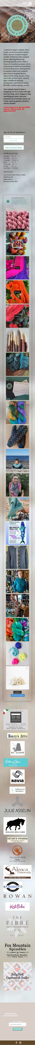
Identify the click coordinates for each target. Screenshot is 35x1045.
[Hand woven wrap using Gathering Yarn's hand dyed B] (17, 509)
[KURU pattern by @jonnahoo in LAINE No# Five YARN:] (17, 557)
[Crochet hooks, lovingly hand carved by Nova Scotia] (17, 340)
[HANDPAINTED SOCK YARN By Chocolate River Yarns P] (17, 412)
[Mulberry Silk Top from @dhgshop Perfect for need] (17, 629)
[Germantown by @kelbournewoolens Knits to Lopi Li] (17, 460)
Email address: (17, 1022)
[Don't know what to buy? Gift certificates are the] (17, 388)
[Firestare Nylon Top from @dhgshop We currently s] (17, 653)
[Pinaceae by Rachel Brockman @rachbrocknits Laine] (17, 581)
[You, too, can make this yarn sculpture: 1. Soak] (17, 605)
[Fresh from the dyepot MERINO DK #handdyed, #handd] (17, 292)
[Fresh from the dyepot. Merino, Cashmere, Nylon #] (17, 316)
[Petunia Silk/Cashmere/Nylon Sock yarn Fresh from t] (17, 267)
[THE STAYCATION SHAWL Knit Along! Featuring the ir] (17, 485)
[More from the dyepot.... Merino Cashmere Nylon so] (17, 243)
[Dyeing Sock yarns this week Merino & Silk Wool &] (17, 364)
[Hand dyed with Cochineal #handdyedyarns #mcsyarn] (17, 219)
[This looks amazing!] (17, 533)
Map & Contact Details (13, 147)
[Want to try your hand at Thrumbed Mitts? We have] (17, 436)
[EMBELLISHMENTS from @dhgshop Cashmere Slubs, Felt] (17, 677)
